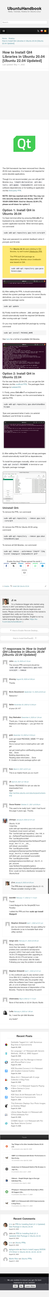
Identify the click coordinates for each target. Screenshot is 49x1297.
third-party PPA (15, 190)
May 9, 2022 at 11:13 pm (27, 999)
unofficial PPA (21, 384)
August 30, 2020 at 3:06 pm (25, 679)
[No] (45, 1283)
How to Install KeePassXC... (23, 638)
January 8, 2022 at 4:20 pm (24, 882)
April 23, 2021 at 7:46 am (20, 782)
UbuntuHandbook (24, 8)
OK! (15, 1286)
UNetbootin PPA (35, 251)
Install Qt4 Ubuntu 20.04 (21, 586)
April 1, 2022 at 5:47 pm (33, 971)
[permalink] (44, 586)
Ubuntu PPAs (20, 1242)
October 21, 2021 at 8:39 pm (30, 804)
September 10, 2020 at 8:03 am (35, 692)
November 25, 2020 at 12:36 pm (25, 704)
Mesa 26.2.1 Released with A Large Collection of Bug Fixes (25, 1078)
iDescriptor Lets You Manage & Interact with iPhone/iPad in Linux (26, 1060)
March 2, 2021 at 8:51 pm (22, 769)
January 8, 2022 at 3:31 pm (25, 820)
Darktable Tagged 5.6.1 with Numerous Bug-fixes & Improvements (26, 1043)
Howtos (6, 586)
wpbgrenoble (14, 1249)
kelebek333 (16, 387)
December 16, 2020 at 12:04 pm (24, 735)
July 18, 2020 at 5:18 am (22, 661)
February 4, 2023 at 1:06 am (23, 1011)
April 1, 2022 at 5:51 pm (35, 923)
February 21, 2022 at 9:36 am (29, 941)
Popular (24, 1137)
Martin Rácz (13, 1258)
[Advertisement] (24, 95)
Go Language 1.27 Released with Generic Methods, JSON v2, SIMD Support (27, 1052)
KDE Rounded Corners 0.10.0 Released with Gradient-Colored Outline (27, 1069)
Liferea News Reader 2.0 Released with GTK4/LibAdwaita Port (26, 1113)
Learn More (30, 1286)
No (21, 1286)
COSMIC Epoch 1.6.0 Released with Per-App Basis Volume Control (27, 1122)
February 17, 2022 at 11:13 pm (26, 898)
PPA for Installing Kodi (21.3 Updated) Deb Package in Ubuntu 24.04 (27, 1225)
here (8, 339)
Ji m (10, 1224)
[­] (24, 1)
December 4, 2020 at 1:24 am (32, 717)
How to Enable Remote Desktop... (25, 630)
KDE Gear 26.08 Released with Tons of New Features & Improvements (26, 1095)
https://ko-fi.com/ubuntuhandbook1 (20, 620)
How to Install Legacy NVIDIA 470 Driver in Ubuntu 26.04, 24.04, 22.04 (27, 1250)
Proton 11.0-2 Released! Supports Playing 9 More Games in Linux (27, 1087)
